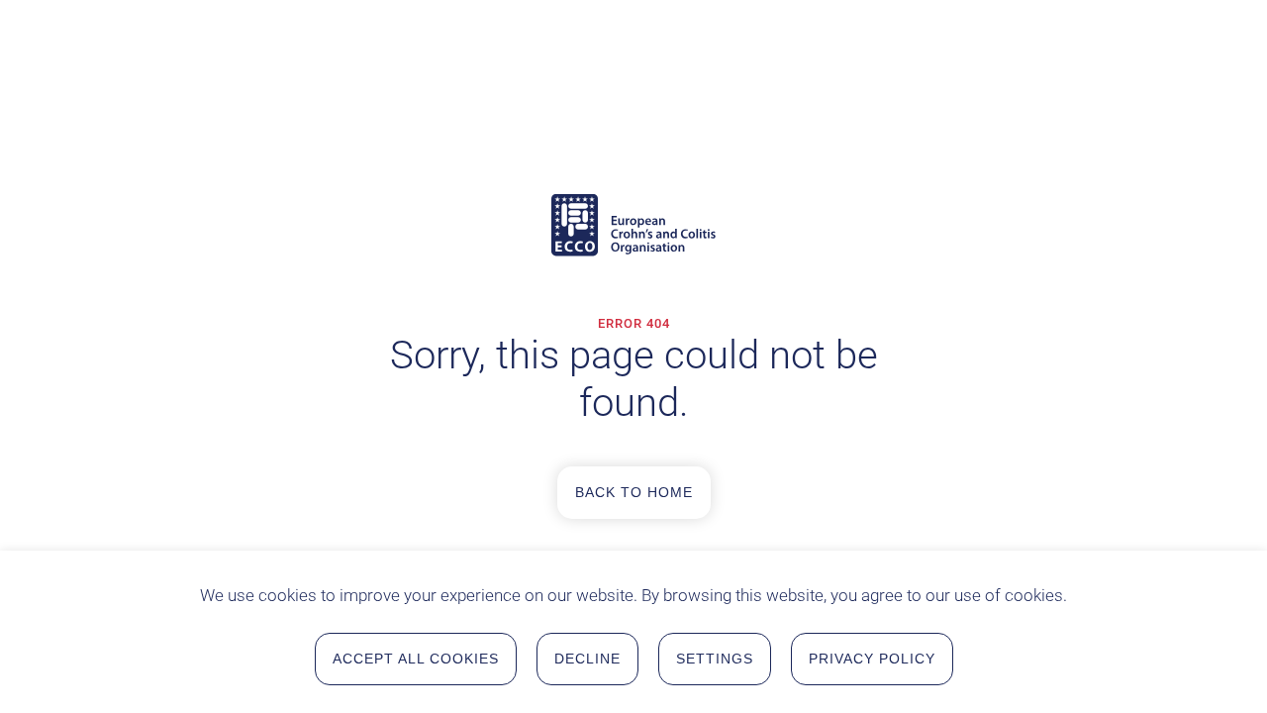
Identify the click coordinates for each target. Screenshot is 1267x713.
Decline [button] (587, 658)
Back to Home (634, 492)
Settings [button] (714, 658)
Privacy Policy (872, 658)
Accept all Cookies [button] (416, 658)
